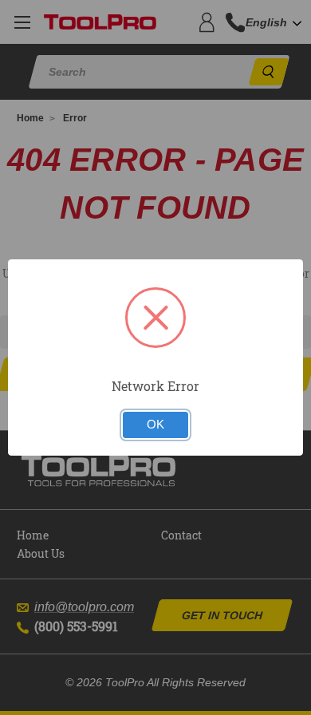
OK (155, 424)
